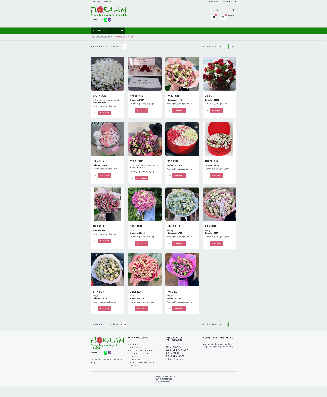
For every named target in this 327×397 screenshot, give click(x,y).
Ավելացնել (105, 113)
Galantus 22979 (174, 298)
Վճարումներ (134, 356)
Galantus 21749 (137, 168)
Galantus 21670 (100, 102)
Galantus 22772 (212, 233)
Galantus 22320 (212, 165)
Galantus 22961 (137, 298)
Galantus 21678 (174, 100)
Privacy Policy (134, 366)
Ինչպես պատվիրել (174, 359)
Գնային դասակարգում (101, 37)
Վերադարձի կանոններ (139, 353)
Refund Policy (134, 359)
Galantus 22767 (174, 233)
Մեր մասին (133, 344)
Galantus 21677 (137, 100)
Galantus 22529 (137, 233)
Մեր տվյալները (173, 347)
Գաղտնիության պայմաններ (142, 350)
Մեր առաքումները (174, 356)
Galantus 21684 (100, 165)
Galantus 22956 (100, 298)
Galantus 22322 (100, 230)
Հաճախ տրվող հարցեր (176, 350)
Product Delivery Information (141, 362)
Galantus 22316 (174, 165)
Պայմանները (134, 347)
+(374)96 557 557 (97, 19)
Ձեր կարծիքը (172, 353)
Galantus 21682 (212, 100)
